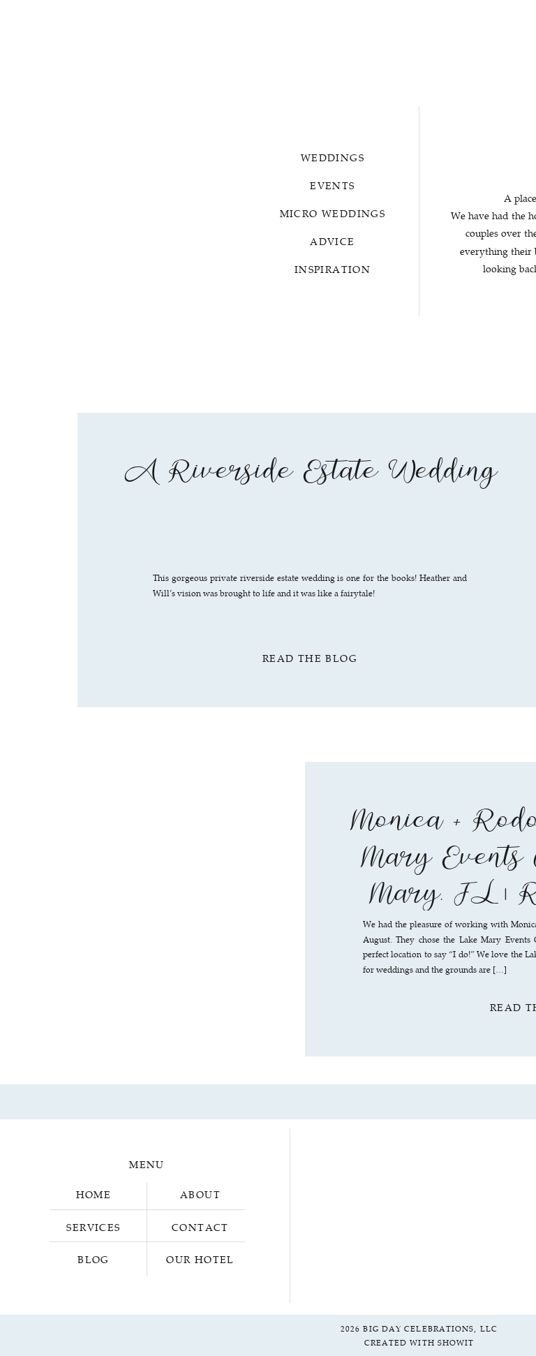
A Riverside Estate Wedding (310, 474)
